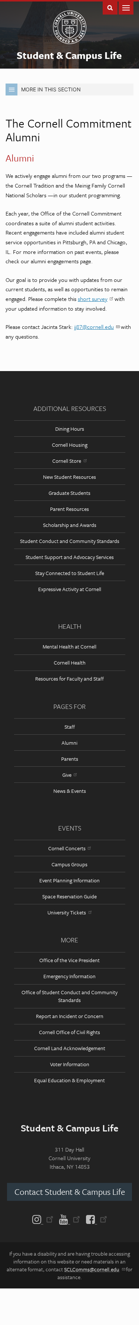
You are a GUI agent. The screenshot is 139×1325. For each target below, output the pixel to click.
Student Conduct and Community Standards (69, 541)
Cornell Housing (69, 445)
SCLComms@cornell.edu (91, 1269)
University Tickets (66, 912)
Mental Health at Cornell (69, 646)
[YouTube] (69, 1218)
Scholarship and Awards (69, 525)
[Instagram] (44, 1218)
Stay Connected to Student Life (69, 573)
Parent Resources (69, 509)
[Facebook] (95, 1218)
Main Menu (126, 7)
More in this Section (51, 89)
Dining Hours (69, 429)
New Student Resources (69, 477)
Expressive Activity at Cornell (69, 589)
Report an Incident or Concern (69, 1016)
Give (67, 775)
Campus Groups (69, 864)
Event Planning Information (69, 880)
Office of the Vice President (69, 960)
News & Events (69, 791)
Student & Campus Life (69, 55)
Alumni (69, 743)
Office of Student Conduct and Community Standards (69, 996)
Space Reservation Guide (69, 896)
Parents (69, 759)
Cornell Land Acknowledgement (69, 1048)
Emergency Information (69, 976)
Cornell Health (70, 662)
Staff (69, 727)
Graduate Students (69, 493)
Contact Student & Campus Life (69, 1192)
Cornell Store (66, 461)
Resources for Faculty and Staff (69, 678)
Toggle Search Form (110, 7)
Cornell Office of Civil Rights (69, 1032)
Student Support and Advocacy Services (70, 557)
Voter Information (69, 1064)
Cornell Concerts (67, 848)
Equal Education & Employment (69, 1080)
